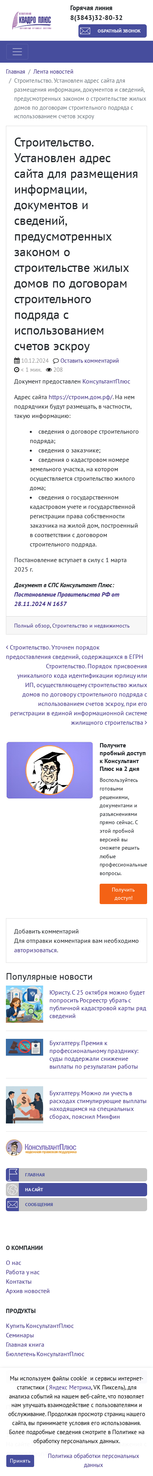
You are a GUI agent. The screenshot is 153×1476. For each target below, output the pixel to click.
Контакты (19, 1281)
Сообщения (39, 1204)
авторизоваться (35, 950)
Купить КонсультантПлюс (40, 1325)
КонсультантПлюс (106, 381)
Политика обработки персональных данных (93, 1460)
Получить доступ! (123, 893)
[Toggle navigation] (17, 52)
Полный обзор (32, 625)
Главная (15, 71)
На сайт (34, 1189)
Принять (20, 1460)
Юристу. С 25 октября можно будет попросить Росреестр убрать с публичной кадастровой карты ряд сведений (97, 1004)
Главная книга (25, 1344)
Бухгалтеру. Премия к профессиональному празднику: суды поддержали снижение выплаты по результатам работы (93, 1054)
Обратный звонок (119, 31)
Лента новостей (53, 71)
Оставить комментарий (89, 360)
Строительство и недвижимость (91, 625)
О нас (13, 1262)
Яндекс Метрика (70, 1387)
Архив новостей (28, 1291)
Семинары (20, 1335)
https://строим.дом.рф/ (81, 397)
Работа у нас (23, 1272)
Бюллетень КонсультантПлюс (45, 1354)
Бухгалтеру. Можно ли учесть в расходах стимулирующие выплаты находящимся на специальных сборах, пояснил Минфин (98, 1104)
